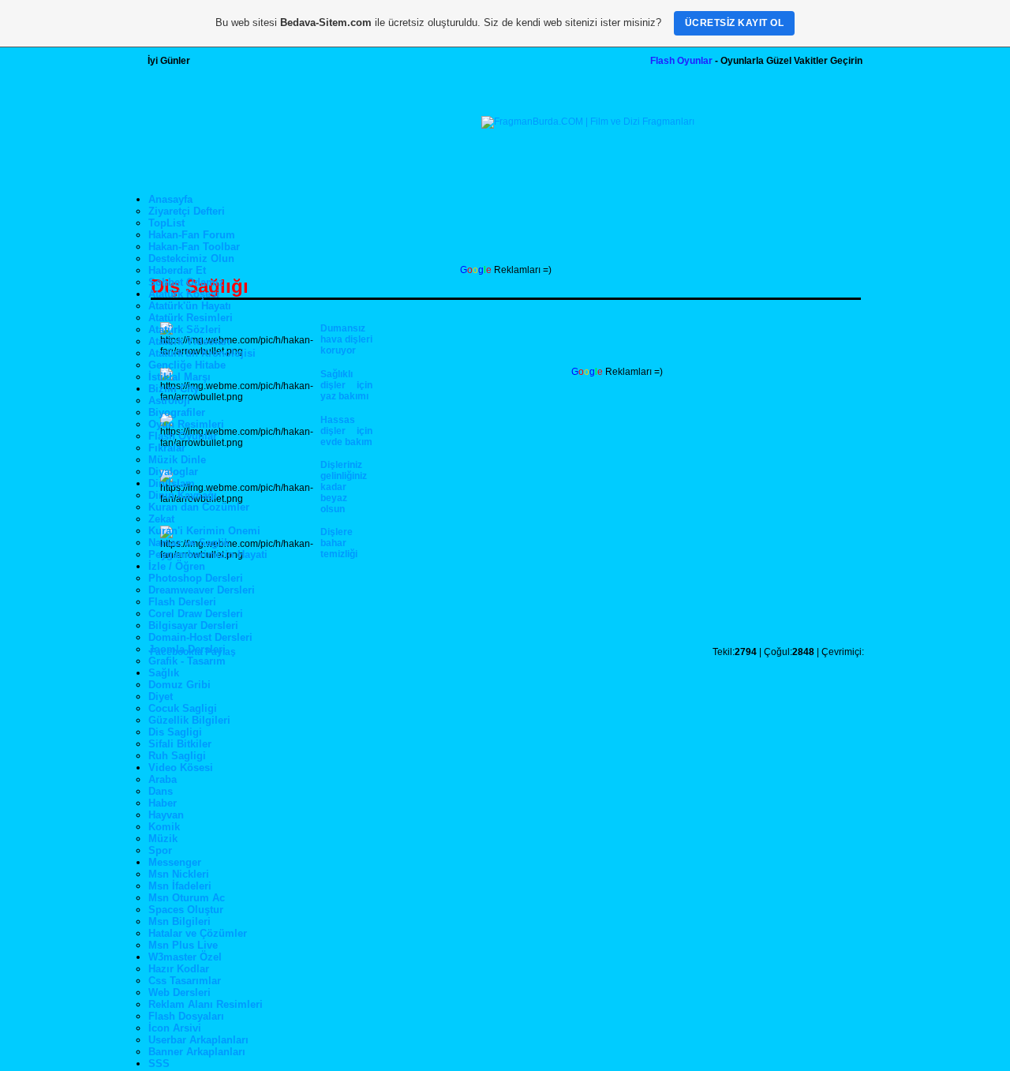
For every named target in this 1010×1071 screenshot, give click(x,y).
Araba (162, 779)
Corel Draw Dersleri (195, 614)
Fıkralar (166, 448)
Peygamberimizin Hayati (207, 554)
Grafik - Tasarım (187, 661)
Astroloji (169, 400)
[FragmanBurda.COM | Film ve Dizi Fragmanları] (587, 121)
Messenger (174, 862)
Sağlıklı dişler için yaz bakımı (346, 385)
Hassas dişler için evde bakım (346, 430)
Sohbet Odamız (186, 282)
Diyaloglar (173, 471)
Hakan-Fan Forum (191, 235)
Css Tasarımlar (184, 981)
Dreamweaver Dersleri (201, 590)
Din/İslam (171, 483)
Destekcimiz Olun (191, 258)
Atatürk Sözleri (184, 329)
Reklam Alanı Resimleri (205, 1004)
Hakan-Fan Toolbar (194, 247)
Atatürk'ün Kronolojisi (202, 353)
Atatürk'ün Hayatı (189, 306)
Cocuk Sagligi (182, 708)
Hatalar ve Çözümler (197, 933)
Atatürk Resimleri (190, 318)
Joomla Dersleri (187, 649)
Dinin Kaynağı (182, 495)
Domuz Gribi (179, 685)
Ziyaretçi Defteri (186, 211)
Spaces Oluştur (185, 910)
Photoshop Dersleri (195, 578)
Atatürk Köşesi (183, 294)
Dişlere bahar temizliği (338, 543)
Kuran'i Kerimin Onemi (204, 531)
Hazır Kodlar (178, 969)
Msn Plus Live (183, 945)
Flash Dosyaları (186, 1016)
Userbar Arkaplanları (198, 1040)
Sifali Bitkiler (179, 744)
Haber (162, 803)
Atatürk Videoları (189, 341)
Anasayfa (170, 199)
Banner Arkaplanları (196, 1052)
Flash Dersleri (182, 602)
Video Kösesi (180, 767)
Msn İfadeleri (179, 886)
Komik (164, 827)
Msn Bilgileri (179, 921)
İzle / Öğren (176, 566)
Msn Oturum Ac (186, 898)
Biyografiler (176, 412)
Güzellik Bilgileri (189, 720)
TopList (166, 223)
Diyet (160, 696)
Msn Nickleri (178, 874)
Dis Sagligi (175, 732)
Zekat (161, 519)
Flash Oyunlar (681, 60)
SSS (159, 1063)
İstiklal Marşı (179, 377)
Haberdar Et (177, 270)
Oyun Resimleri (186, 424)
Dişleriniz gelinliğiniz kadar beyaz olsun (343, 487)
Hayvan (166, 815)
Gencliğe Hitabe (187, 365)
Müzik (163, 838)
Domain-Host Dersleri (200, 637)
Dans (160, 791)
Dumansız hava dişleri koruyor (346, 339)
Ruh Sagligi (177, 756)
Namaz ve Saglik (189, 543)
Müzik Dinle (177, 460)
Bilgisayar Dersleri (193, 625)
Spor (160, 850)
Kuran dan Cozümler (198, 507)
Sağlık (163, 673)
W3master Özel (185, 957)
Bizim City (173, 389)
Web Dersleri (179, 992)
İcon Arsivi (174, 1028)
